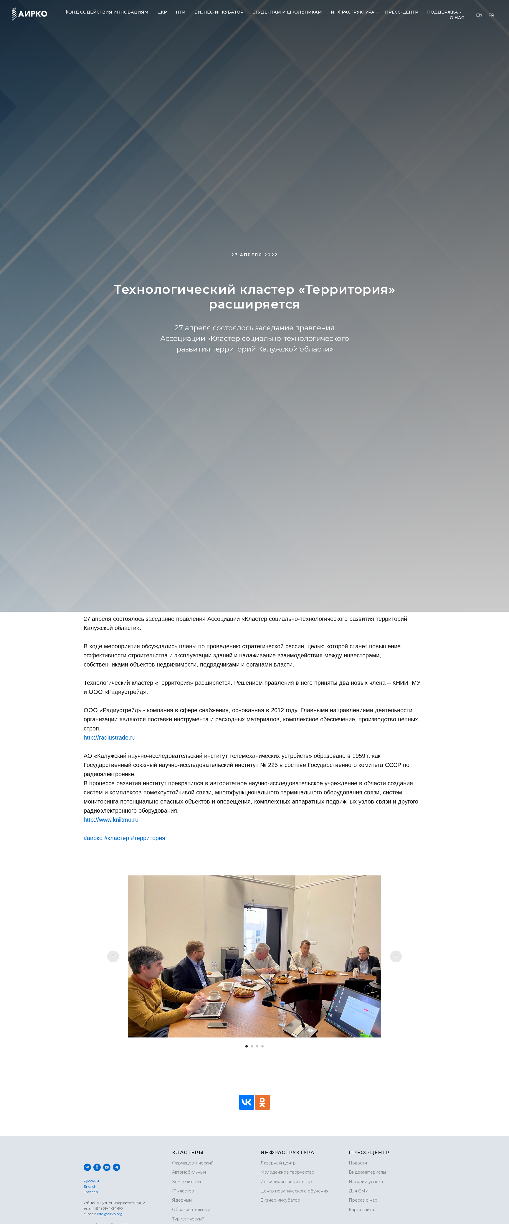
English (90, 1186)
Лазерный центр (278, 1163)
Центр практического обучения (294, 1191)
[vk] (87, 1167)
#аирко (93, 838)
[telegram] (116, 1167)
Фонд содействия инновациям (106, 12)
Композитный (186, 1181)
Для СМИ (359, 1191)
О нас (457, 17)
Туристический (188, 1219)
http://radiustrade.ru (109, 737)
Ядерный (182, 1200)
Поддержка (442, 12)
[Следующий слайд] (396, 956)
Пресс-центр (401, 12)
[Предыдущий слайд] (113, 956)
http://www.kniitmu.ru (111, 819)
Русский (91, 1181)
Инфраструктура (352, 12)
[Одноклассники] (262, 1102)
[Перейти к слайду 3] (257, 1046)
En (479, 15)
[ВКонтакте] (246, 1102)
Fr (491, 15)
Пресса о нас (363, 1200)
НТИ (181, 12)
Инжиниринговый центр (286, 1181)
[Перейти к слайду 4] (262, 1046)
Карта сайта (361, 1209)
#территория (148, 838)
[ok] (97, 1167)
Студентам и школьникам (287, 12)
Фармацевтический (193, 1163)
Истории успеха (366, 1181)
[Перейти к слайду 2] (252, 1046)
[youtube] (106, 1167)
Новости (358, 1163)
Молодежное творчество (287, 1172)
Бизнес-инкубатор (219, 12)
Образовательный (191, 1209)
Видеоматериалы (367, 1172)
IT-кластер (183, 1191)
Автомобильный (189, 1172)
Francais (91, 1192)
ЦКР (162, 12)
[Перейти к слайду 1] (246, 1046)
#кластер (116, 838)
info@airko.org (110, 1214)
